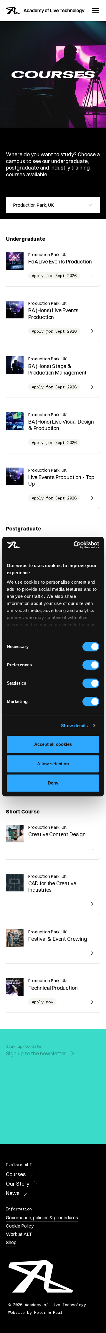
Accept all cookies (53, 744)
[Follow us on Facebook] (36, 1125)
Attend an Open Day (30, 1076)
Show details (74, 725)
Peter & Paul (48, 1312)
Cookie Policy (20, 1226)
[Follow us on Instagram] (23, 1125)
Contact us (19, 1099)
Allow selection (53, 763)
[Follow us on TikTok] (62, 1125)
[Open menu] (95, 10)
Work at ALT (19, 1234)
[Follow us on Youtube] (10, 1125)
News (12, 1193)
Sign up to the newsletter (36, 1053)
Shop (11, 1242)
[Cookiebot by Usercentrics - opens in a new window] (74, 545)
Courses (16, 1174)
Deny (53, 782)
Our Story (17, 1183)
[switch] (90, 665)
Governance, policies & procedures (42, 1217)
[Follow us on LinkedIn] (49, 1125)
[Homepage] (45, 10)
